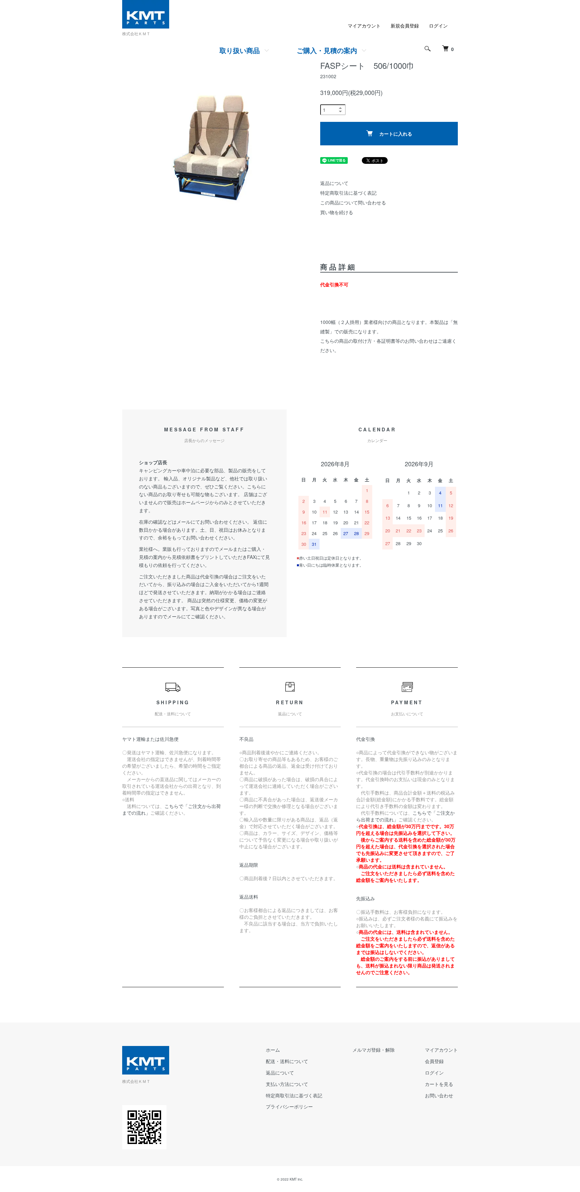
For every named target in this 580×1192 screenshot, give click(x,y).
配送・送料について (287, 1061)
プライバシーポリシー (289, 1106)
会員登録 (434, 1061)
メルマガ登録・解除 (373, 1049)
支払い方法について (287, 1084)
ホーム (273, 1049)
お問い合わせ (439, 1095)
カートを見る (439, 1084)
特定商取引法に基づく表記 (348, 192)
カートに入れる (395, 133)
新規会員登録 (405, 25)
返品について (334, 183)
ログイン (438, 25)
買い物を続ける (336, 212)
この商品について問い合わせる (353, 202)
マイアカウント (364, 25)
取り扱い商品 (240, 50)
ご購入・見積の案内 (327, 50)
